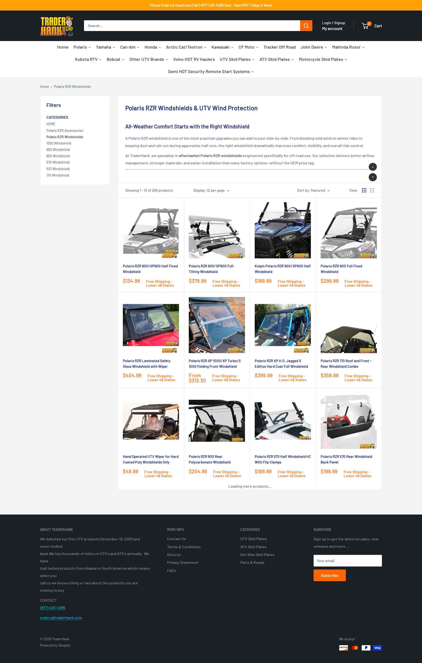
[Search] (306, 26)
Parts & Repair (252, 562)
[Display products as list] (372, 190)
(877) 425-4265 (52, 607)
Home (44, 86)
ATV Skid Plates (253, 546)
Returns (174, 554)
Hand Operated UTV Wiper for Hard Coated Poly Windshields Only (151, 459)
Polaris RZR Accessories (64, 130)
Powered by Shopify (55, 645)
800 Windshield (58, 156)
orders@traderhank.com (61, 617)
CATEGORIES (57, 117)
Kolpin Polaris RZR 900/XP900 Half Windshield (283, 269)
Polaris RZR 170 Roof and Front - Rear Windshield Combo (346, 363)
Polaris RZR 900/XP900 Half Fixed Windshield (150, 269)
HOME (50, 124)
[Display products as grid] (364, 190)
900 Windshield (58, 149)
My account (332, 28)
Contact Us (176, 538)
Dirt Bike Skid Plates (257, 554)
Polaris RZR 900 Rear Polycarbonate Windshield (210, 459)
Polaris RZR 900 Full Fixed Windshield (341, 269)
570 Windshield (58, 162)
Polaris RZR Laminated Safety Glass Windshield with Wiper (146, 363)
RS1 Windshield (58, 169)
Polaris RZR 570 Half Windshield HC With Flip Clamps (283, 459)
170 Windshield (57, 175)
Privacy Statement (183, 562)
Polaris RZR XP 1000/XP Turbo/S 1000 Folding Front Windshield (215, 363)
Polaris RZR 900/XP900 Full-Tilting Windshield (212, 269)
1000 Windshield (58, 143)
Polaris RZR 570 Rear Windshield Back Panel (346, 459)
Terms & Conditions (184, 546)
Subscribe (329, 575)
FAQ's (171, 570)
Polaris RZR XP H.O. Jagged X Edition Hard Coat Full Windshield (281, 363)
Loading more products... (249, 486)
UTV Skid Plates (253, 538)
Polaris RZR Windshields (72, 86)
